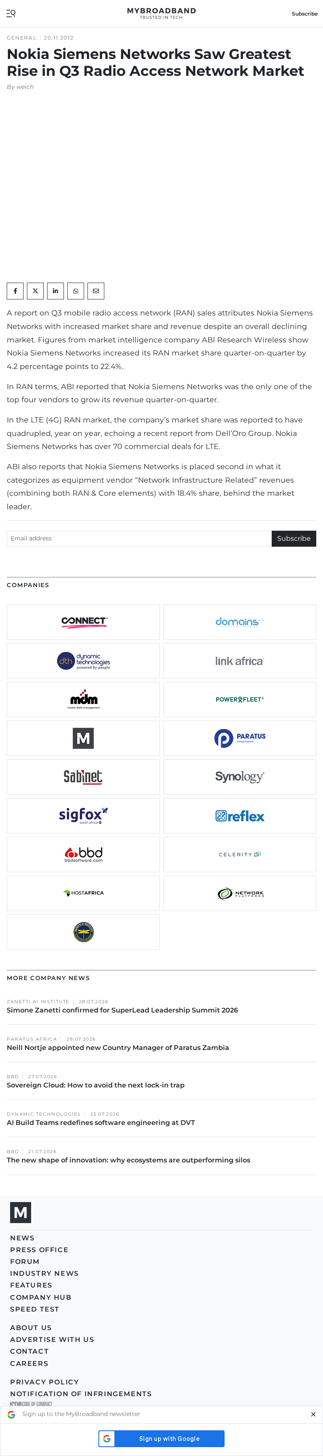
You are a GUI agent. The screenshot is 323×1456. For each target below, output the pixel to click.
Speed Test (35, 1309)
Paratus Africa (32, 1039)
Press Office (39, 1250)
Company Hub (41, 1297)
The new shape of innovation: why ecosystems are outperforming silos (128, 1160)
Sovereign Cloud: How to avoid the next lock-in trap (96, 1085)
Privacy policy (44, 1382)
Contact (29, 1351)
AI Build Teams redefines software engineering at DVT (101, 1123)
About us (31, 1328)
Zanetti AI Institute (38, 1002)
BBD (13, 1076)
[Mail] (95, 291)
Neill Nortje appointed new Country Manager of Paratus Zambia (119, 1048)
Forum (25, 1262)
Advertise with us (52, 1340)
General (22, 38)
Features (31, 1285)
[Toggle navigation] (11, 13)
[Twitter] (35, 291)
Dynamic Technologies (44, 1114)
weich (25, 87)
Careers (29, 1364)
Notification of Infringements (81, 1394)
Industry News (44, 1273)
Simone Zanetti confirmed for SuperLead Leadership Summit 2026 (122, 1010)
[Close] (313, 1415)
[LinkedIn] (55, 291)
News (22, 1238)
